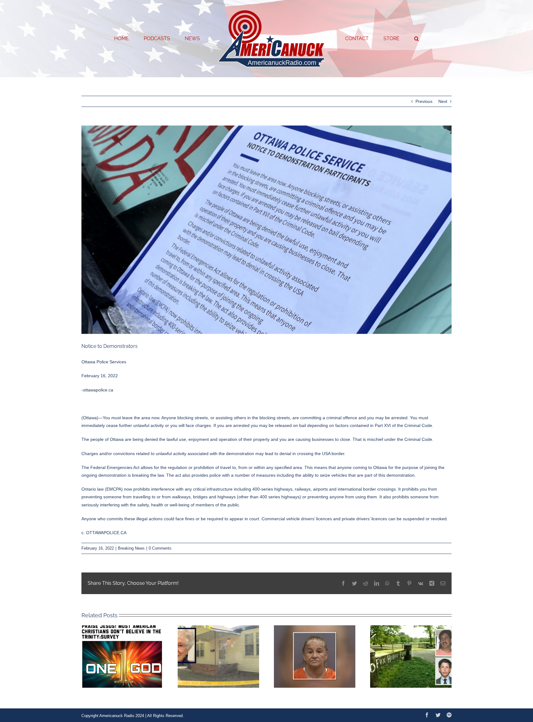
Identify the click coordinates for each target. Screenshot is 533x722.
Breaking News (131, 548)
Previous (423, 101)
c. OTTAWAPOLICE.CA (103, 532)
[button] (391, 39)
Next (442, 101)
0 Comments (160, 548)
